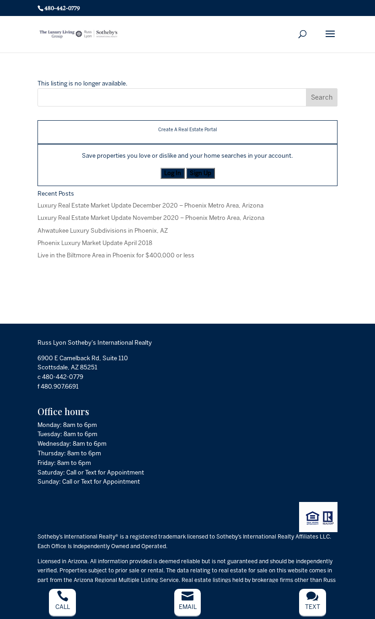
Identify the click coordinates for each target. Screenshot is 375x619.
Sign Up (200, 173)
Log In (172, 173)
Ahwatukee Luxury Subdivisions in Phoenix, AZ (103, 230)
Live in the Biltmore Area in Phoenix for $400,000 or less (116, 255)
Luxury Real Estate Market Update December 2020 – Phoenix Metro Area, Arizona (150, 205)
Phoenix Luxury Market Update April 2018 (95, 243)
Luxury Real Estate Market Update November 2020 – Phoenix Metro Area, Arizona (151, 217)
